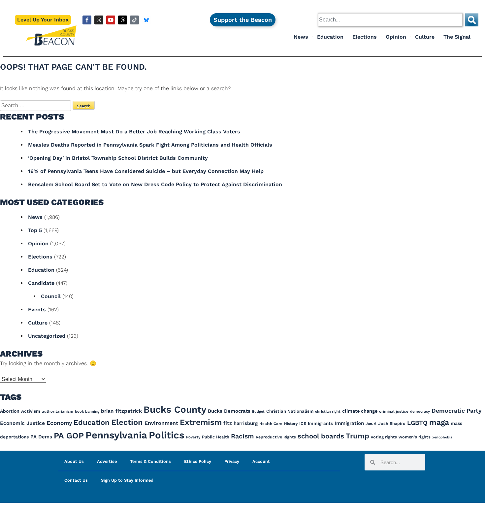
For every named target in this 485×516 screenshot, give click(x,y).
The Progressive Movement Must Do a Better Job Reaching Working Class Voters (134, 131)
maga (439, 422)
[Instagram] (98, 20)
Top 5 (35, 230)
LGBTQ (417, 423)
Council (51, 296)
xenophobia (442, 437)
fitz (227, 423)
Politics (166, 435)
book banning (87, 411)
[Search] (471, 19)
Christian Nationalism (289, 411)
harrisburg (246, 423)
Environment (161, 423)
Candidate (41, 283)
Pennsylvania (116, 435)
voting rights (384, 436)
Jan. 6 (371, 424)
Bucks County (175, 409)
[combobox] (390, 19)
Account (261, 461)
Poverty (193, 437)
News (301, 37)
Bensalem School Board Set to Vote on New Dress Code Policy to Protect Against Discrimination (155, 184)
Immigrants (320, 423)
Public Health (215, 436)
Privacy (231, 461)
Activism (30, 411)
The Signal (456, 37)
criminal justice (393, 411)
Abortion (9, 411)
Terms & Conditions (150, 461)
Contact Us (76, 480)
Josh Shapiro (391, 423)
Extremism (201, 422)
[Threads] (122, 20)
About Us (74, 461)
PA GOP (69, 435)
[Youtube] (110, 20)
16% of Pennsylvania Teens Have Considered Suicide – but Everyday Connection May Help (146, 171)
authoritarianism (57, 411)
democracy (420, 411)
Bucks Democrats (229, 411)
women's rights (415, 436)
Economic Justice (22, 423)
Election (127, 422)
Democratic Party (457, 410)
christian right (327, 411)
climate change (359, 411)
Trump (357, 435)
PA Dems (41, 437)
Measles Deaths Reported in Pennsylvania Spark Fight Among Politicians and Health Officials (150, 145)
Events (37, 309)
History (291, 423)
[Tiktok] (134, 20)
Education (330, 37)
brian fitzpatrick (121, 411)
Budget (258, 411)
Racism (242, 436)
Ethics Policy (197, 461)
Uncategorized (46, 336)
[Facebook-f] (86, 20)
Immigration (349, 423)
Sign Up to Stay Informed (127, 480)
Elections (364, 37)
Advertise (107, 461)
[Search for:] (36, 105)
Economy (59, 423)
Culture (425, 37)
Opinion (396, 37)
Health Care (270, 423)
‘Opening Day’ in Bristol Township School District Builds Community (118, 158)
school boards (321, 436)
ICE (302, 423)
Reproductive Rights (276, 437)
